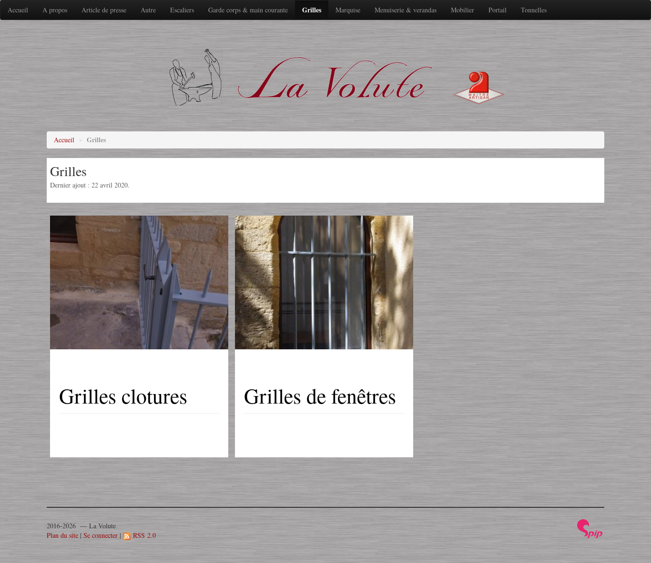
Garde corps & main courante (248, 9)
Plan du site (62, 535)
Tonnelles (534, 9)
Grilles (311, 10)
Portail (497, 9)
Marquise (348, 9)
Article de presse (103, 9)
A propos (54, 9)
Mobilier (462, 9)
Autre (148, 9)
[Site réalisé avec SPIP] (590, 527)
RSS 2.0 (143, 535)
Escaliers (182, 9)
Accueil (18, 9)
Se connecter (100, 535)
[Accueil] (333, 77)
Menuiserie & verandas (406, 9)
